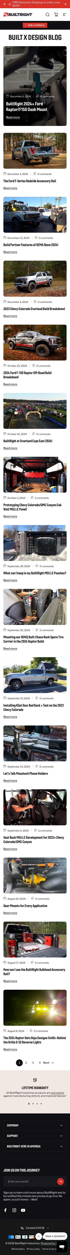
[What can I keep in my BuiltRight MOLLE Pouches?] (35, 543)
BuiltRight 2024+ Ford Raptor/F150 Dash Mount (26, 106)
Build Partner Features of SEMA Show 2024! (30, 245)
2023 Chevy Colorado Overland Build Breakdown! (34, 309)
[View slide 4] (41, 1104)
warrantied (57, 1092)
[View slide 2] (33, 1104)
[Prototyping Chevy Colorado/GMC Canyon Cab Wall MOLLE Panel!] (35, 475)
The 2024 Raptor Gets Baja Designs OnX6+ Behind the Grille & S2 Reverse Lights (34, 1040)
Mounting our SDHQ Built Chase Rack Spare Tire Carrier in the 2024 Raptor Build (33, 639)
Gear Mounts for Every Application (25, 906)
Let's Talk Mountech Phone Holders (25, 773)
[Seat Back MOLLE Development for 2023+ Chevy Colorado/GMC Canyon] (35, 807)
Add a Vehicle (34, 25)
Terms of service (50, 1249)
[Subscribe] (60, 1181)
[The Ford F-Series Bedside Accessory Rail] (35, 151)
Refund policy (18, 1249)
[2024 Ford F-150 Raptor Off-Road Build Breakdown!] (35, 343)
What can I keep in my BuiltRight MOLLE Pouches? (34, 573)
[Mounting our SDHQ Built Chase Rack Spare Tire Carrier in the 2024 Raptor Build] (35, 607)
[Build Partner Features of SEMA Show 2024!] (35, 215)
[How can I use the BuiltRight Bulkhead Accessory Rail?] (35, 939)
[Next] (65, 4)
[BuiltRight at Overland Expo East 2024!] (35, 411)
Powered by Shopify (53, 1243)
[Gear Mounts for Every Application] (35, 875)
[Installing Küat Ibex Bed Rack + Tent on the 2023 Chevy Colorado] (35, 675)
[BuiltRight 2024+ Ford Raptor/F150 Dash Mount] (35, 86)
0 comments (47, 96)
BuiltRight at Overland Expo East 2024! (27, 441)
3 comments (42, 497)
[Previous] (4, 4)
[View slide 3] (37, 1104)
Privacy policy (33, 1249)
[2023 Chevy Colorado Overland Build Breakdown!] (35, 279)
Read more (13, 117)
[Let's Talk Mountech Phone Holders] (35, 743)
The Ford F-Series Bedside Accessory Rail (29, 181)
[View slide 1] (29, 1104)
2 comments (45, 830)
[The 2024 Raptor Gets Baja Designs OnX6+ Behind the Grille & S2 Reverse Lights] (35, 1008)
